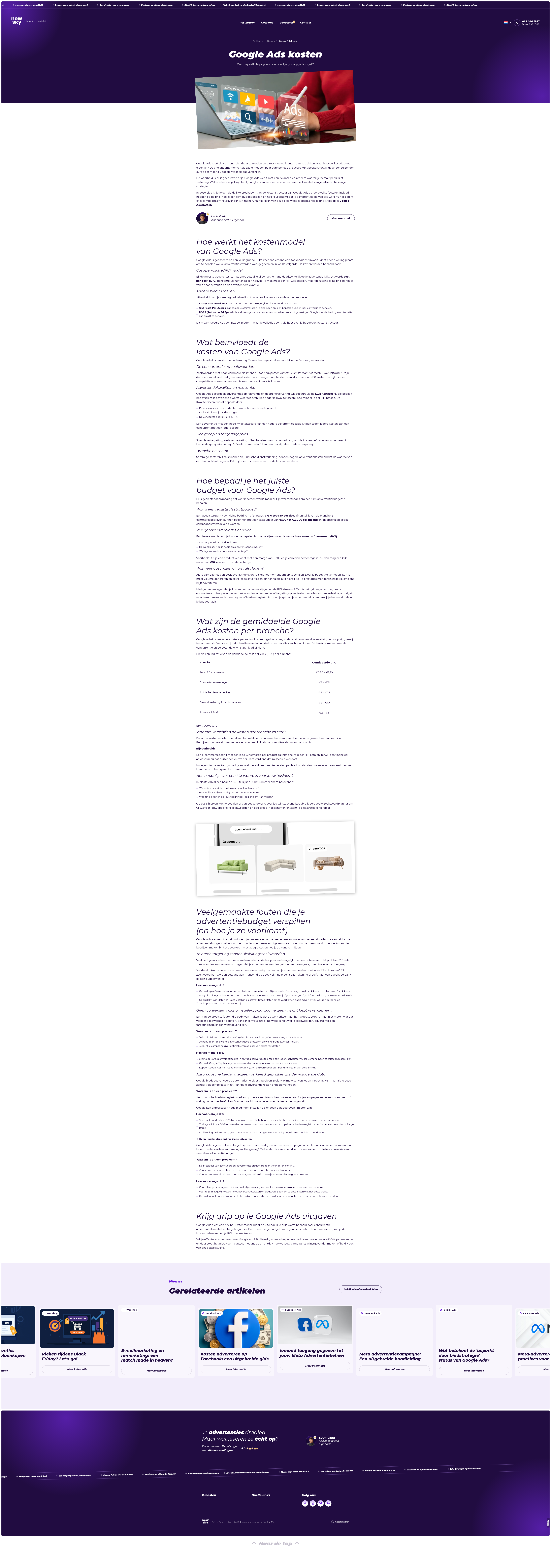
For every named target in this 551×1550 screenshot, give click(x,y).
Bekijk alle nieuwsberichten (361, 1289)
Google (232, 1446)
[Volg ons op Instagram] (313, 1503)
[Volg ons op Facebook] (305, 1503)
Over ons (267, 22)
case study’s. (217, 1247)
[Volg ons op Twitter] (320, 1503)
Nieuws (271, 41)
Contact (305, 22)
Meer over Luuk (341, 218)
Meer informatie (77, 1369)
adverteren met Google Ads (236, 1239)
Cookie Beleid (233, 1522)
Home (259, 41)
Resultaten (247, 22)
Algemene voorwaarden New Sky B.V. (258, 1522)
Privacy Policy (218, 1522)
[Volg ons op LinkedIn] (328, 1503)
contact (239, 1243)
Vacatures (287, 22)
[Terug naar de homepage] (205, 1521)
